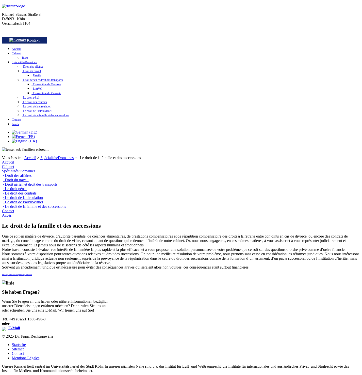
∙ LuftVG (37, 88)
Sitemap (18, 349)
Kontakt (32, 40)
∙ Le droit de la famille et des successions (45, 115)
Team (25, 58)
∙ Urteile (36, 75)
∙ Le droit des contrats (34, 102)
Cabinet (16, 53)
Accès (15, 124)
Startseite (19, 345)
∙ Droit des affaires (32, 66)
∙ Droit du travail (31, 71)
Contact (16, 119)
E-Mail (14, 328)
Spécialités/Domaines (24, 62)
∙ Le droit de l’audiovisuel (36, 111)
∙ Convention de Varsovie (46, 93)
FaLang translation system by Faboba (17, 274)
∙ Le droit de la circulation (36, 106)
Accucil (16, 49)
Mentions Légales (25, 358)
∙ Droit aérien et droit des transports (42, 80)
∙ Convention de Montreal (46, 84)
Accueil (30, 158)
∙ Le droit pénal (30, 97)
